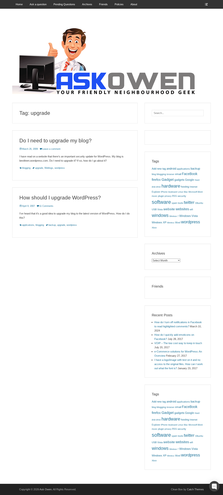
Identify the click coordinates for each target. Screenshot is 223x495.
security (182, 196)
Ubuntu (199, 203)
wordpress (60, 168)
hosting (185, 186)
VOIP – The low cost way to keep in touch (178, 343)
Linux (180, 192)
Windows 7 (174, 216)
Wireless (170, 223)
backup (52, 225)
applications (28, 225)
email (178, 174)
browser (170, 174)
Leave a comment (51, 149)
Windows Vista (188, 215)
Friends (103, 4)
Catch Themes (195, 489)
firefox (156, 179)
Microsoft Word (196, 192)
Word (177, 222)
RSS (174, 196)
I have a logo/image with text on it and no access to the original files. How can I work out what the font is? (178, 364)
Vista (160, 209)
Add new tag (159, 168)
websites (182, 209)
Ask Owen (46, 489)
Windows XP (159, 222)
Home (19, 4)
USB (154, 209)
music (154, 196)
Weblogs (48, 168)
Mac (186, 192)
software (161, 202)
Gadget (168, 179)
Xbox (154, 227)
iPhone (164, 192)
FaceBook (189, 174)
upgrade (39, 168)
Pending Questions (64, 4)
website (169, 209)
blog (154, 174)
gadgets (179, 179)
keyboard (172, 192)
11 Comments (46, 206)
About (133, 4)
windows (160, 215)
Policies (119, 4)
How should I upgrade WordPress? (60, 197)
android (171, 168)
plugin (161, 196)
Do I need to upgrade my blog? (55, 140)
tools (180, 203)
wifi (191, 209)
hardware (171, 186)
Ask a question (38, 4)
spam (174, 203)
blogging (26, 168)
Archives (87, 4)
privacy (168, 196)
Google (189, 179)
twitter (189, 202)
